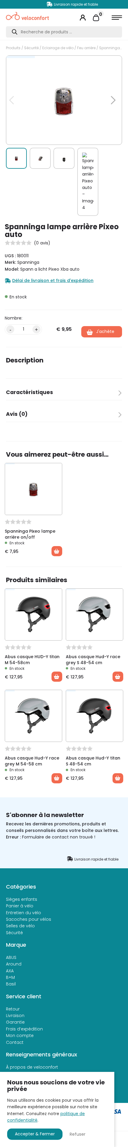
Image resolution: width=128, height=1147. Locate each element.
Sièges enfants (21, 899)
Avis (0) (17, 414)
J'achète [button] (56, 551)
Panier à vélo (19, 906)
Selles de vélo (20, 926)
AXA (10, 971)
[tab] (64, 394)
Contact (15, 1042)
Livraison (15, 1016)
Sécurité (31, 47)
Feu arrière (86, 47)
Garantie (15, 1022)
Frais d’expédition (24, 1029)
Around (13, 964)
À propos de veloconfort (32, 1067)
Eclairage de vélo (58, 47)
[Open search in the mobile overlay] (64, 32)
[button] (110, 63)
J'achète (105, 331)
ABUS (11, 957)
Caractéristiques (29, 392)
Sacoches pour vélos (28, 919)
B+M (10, 977)
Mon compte (20, 1035)
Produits (13, 47)
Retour (13, 1009)
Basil (11, 984)
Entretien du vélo (23, 913)
